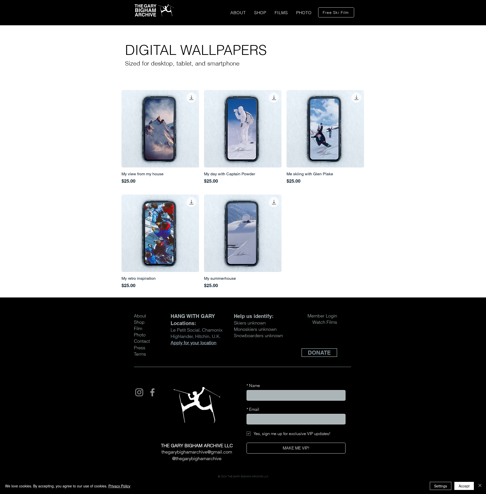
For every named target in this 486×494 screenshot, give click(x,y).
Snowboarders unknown (258, 335)
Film (138, 328)
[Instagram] (139, 392)
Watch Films (324, 322)
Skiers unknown (250, 323)
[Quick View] (160, 128)
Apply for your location (193, 343)
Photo (140, 335)
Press (139, 348)
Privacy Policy (119, 485)
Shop (139, 322)
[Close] (480, 486)
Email (253, 409)
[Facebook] (152, 392)
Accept (464, 485)
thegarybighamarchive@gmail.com (196, 452)
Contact (142, 341)
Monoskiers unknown (255, 329)
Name (253, 385)
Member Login (322, 316)
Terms (140, 354)
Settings (440, 485)
